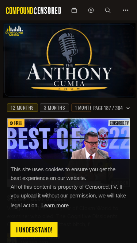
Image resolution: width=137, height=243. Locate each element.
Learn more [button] (55, 205)
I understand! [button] (34, 230)
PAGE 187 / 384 (108, 107)
